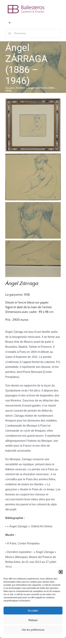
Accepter (33, 610)
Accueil (9, 87)
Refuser (33, 620)
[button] (60, 572)
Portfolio (20, 87)
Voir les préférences (33, 629)
